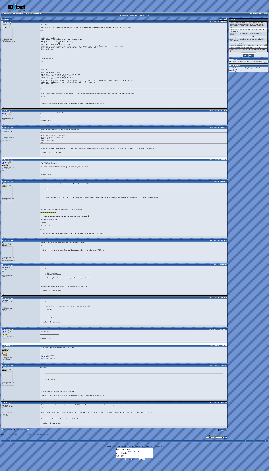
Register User (124, 15)
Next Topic (23, 429)
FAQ (148, 15)
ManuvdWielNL (240, 68)
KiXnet (49, 120)
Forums (16, 13)
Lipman (237, 47)
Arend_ (44, 434)
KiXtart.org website (7, 13)
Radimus (17, 434)
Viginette (232, 68)
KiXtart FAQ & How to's (47, 358)
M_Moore (238, 22)
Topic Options (6, 19)
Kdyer (4, 348)
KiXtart (22, 13)
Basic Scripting (30, 13)
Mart (47, 434)
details (266, 62)
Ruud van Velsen (37, 434)
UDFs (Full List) (45, 356)
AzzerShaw (5, 24)
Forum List (133, 15)
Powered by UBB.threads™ (134, 441)
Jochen (9, 434)
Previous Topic (7, 429)
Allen (13, 434)
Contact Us (248, 441)
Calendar (141, 15)
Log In (265, 13)
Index (17, 429)
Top (3, 107)
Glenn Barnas (23, 434)
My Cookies (5, 441)
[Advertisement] (107, 7)
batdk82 (257, 68)
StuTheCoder (239, 39)
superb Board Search (134, 451)
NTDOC (237, 29)
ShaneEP (30, 434)
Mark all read (13, 441)
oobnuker (5, 130)
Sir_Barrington (249, 68)
